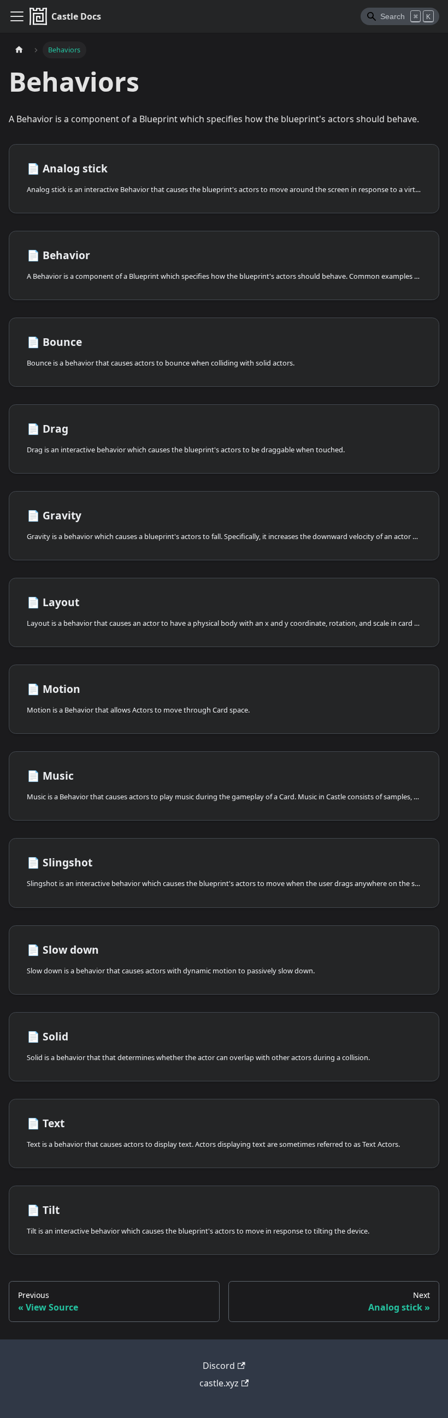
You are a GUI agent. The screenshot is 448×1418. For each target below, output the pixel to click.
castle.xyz (219, 1383)
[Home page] (19, 49)
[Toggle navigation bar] (17, 16)
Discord (219, 1366)
